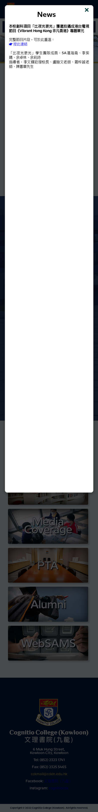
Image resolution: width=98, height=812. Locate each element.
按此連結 (20, 44)
